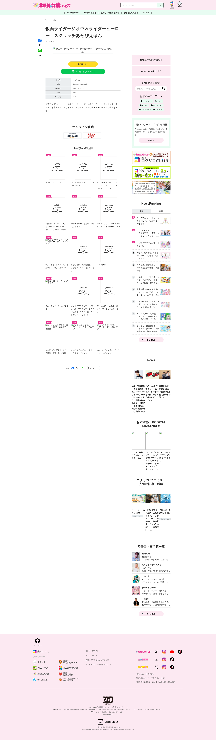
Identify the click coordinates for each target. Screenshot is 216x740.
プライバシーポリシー (159, 678)
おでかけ (145, 105)
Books (146, 12)
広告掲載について (142, 678)
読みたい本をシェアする (85, 71)
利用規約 (151, 674)
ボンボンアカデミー (93, 651)
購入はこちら (83, 64)
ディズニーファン (92, 655)
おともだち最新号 (131, 12)
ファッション (146, 109)
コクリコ (151, 530)
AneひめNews (73, 12)
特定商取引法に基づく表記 (145, 682)
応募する (151, 140)
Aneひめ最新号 (90, 12)
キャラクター (158, 105)
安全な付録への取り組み (167, 682)
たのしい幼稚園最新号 (110, 12)
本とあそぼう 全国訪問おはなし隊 (99, 664)
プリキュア (160, 109)
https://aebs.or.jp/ (108, 714)
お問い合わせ (140, 674)
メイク (159, 101)
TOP (47, 20)
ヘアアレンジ (147, 101)
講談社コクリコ (137, 516)
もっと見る (151, 339)
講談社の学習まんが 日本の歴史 (97, 660)
